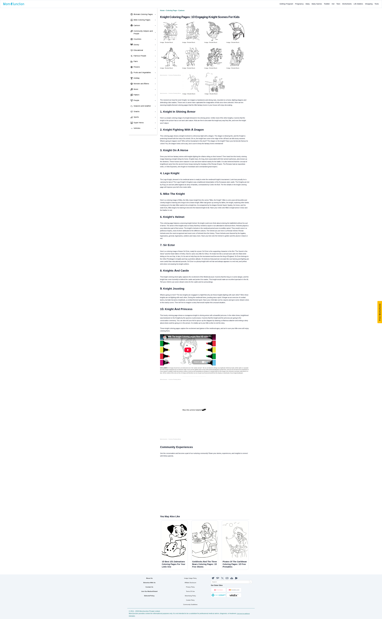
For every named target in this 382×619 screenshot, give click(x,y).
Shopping (369, 4)
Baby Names (317, 4)
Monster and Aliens (141, 84)
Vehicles (137, 128)
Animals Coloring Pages (143, 14)
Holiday (137, 78)
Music (136, 89)
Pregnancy (299, 4)
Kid (333, 4)
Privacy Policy (190, 587)
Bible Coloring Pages (142, 20)
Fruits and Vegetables (142, 73)
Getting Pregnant (286, 4)
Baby (308, 4)
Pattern (136, 95)
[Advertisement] (170, 410)
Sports (136, 117)
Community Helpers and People (143, 32)
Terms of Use (190, 591)
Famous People (140, 56)
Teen (338, 4)
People (136, 100)
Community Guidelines (190, 604)
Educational (138, 50)
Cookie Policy (190, 600)
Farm (136, 61)
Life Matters (358, 4)
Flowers (137, 67)
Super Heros (139, 123)
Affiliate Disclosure (190, 582)
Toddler (327, 4)
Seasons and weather (142, 106)
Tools (377, 4)
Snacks (136, 112)
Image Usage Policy (190, 578)
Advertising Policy (190, 596)
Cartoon (137, 25)
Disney (136, 45)
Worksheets (347, 4)
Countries (137, 39)
